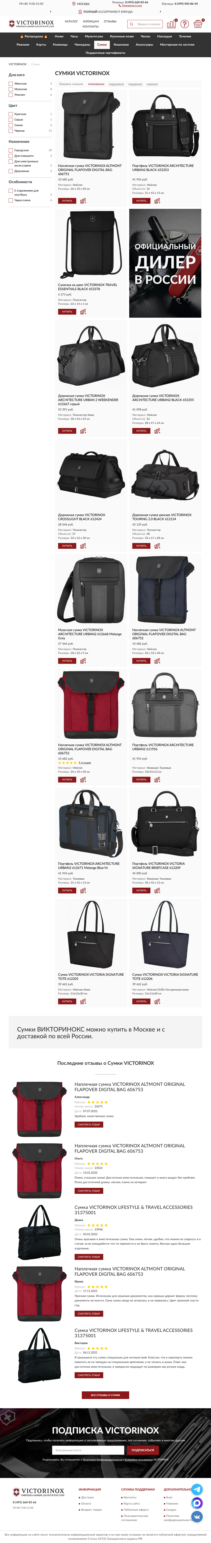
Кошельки (121, 44)
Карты (41, 44)
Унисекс (19, 94)
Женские (20, 83)
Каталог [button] (71, 21)
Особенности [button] (20, 182)
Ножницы (60, 44)
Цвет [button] (13, 106)
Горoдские (21, 150)
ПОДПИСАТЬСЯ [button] (143, 1450)
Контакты (91, 26)
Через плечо (22, 200)
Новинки (172, 1503)
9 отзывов (85, 763)
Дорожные (21, 171)
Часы (74, 36)
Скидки (171, 1510)
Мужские (20, 89)
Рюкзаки (23, 44)
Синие (18, 125)
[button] (130, 5)
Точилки (185, 36)
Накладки (164, 36)
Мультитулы (94, 36)
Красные (20, 114)
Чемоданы (82, 44)
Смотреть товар (89, 1124)
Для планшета (24, 156)
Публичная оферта (136, 1510)
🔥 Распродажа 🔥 (34, 36)
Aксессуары (144, 44)
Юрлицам (91, 21)
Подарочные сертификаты (105, 53)
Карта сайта (132, 1503)
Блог (169, 1497)
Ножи (59, 36)
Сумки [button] (102, 44)
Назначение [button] (19, 142)
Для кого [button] (17, 75)
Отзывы (110, 21)
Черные (19, 130)
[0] (197, 24)
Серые (18, 119)
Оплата (86, 1503)
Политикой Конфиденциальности (102, 1459)
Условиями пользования (139, 1459)
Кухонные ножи (122, 36)
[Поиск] (131, 24)
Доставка (87, 1497)
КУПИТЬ (67, 201)
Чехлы (145, 36)
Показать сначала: (71, 84)
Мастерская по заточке (177, 44)
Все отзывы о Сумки (105, 1395)
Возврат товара (91, 1510)
